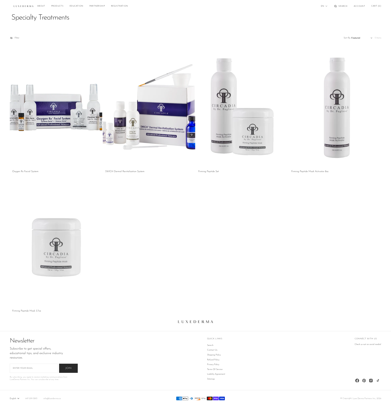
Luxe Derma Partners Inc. (364, 398)
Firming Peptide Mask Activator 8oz (309, 171)
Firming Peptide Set (208, 171)
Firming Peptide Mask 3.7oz (26, 311)
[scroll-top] (384, 400)
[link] (56, 107)
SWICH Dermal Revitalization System (124, 171)
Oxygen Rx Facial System (25, 171)
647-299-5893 (31, 398)
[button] (341, 6)
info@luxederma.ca (52, 398)
